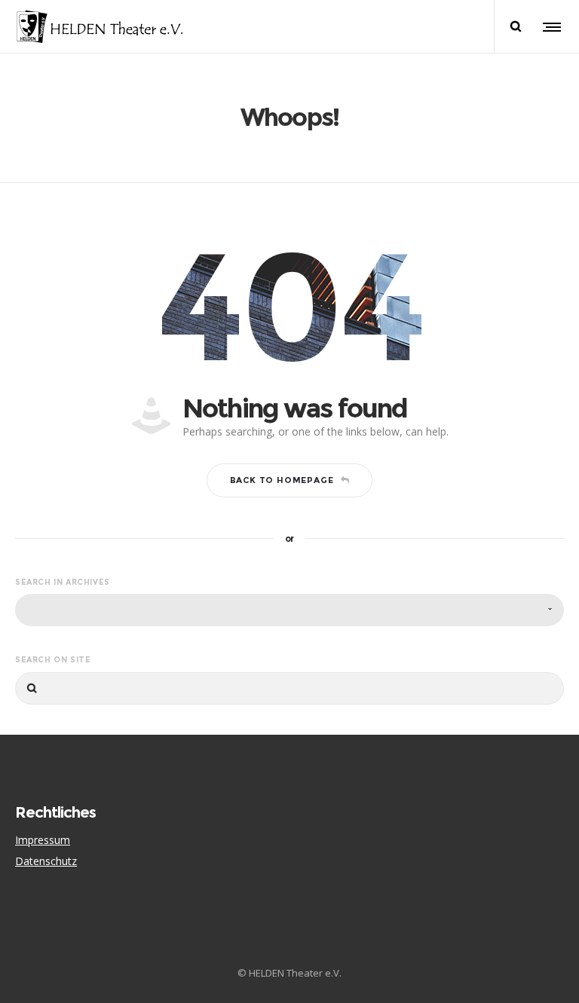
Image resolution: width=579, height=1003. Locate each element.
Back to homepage (282, 480)
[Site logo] (100, 26)
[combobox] (289, 610)
